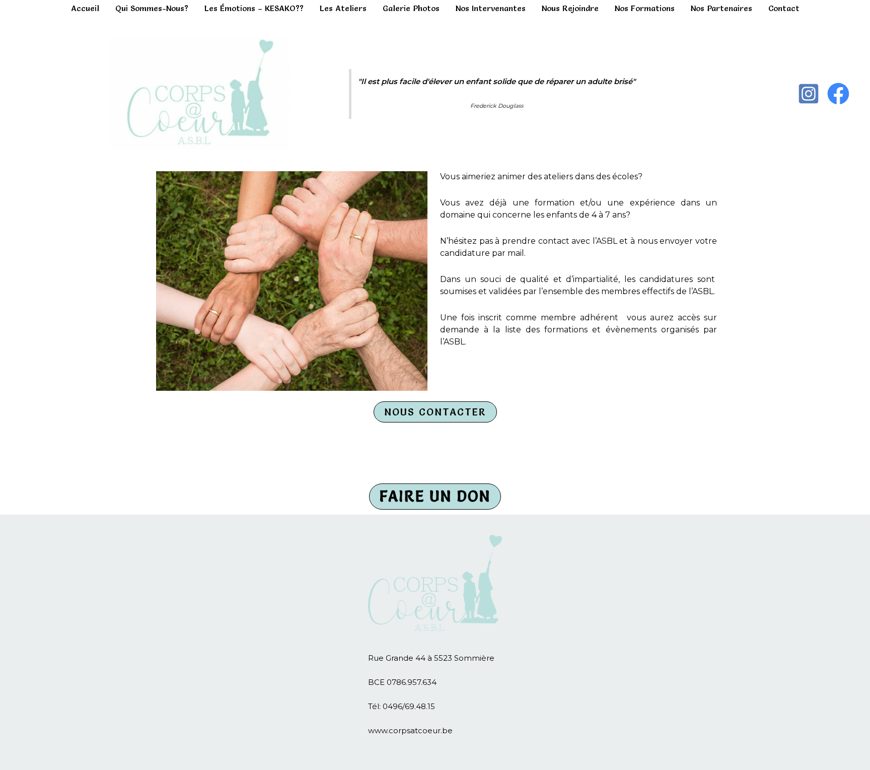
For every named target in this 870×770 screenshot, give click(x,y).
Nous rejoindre (570, 8)
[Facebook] (838, 94)
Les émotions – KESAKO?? (254, 8)
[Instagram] (808, 94)
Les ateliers (343, 8)
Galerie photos (411, 8)
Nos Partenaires (721, 8)
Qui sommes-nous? (151, 8)
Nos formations (645, 8)
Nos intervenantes (491, 8)
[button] (435, 412)
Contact (784, 8)
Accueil (85, 8)
